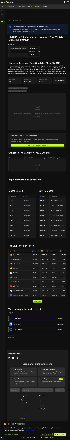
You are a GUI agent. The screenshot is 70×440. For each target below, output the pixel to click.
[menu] (2, 16)
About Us (23, 400)
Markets (37, 7)
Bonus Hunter (20, 7)
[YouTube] (13, 358)
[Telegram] (17, 358)
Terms (23, 437)
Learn (40, 403)
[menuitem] (2, 11)
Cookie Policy (29, 430)
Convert (8, 20)
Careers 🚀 (24, 403)
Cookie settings (48, 437)
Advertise (44, 7)
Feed (2, 7)
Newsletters (10, 7)
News (40, 400)
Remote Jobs (24, 421)
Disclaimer (39, 437)
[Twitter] (9, 358)
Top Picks (29, 7)
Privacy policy (31, 437)
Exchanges (42, 409)
